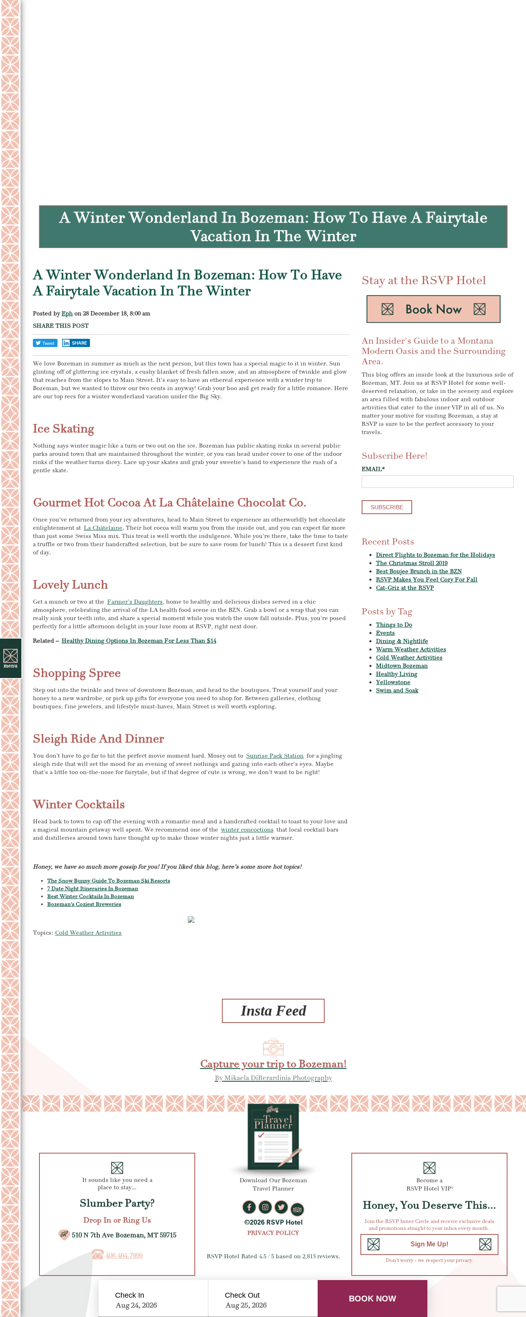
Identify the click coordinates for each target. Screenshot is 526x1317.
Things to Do (394, 625)
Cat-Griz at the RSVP (405, 588)
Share (79, 343)
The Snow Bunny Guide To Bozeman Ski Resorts (108, 881)
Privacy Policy (273, 1233)
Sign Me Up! (429, 1244)
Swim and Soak (397, 690)
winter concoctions (247, 830)
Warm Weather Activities (411, 649)
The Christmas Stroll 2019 (412, 563)
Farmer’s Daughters (135, 602)
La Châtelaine (103, 528)
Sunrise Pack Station (275, 756)
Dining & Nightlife (402, 641)
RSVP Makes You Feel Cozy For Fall (427, 580)
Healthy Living (397, 674)
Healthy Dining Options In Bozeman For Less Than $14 (139, 641)
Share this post (61, 326)
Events (385, 633)
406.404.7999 (124, 1256)
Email (373, 469)
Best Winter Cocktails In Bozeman (90, 896)
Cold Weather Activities (88, 933)
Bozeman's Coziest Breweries (84, 904)
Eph (67, 313)
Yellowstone (393, 682)
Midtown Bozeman (402, 666)
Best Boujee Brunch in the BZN (419, 571)
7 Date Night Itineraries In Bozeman (92, 888)
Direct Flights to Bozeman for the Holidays (435, 555)
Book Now (372, 1298)
